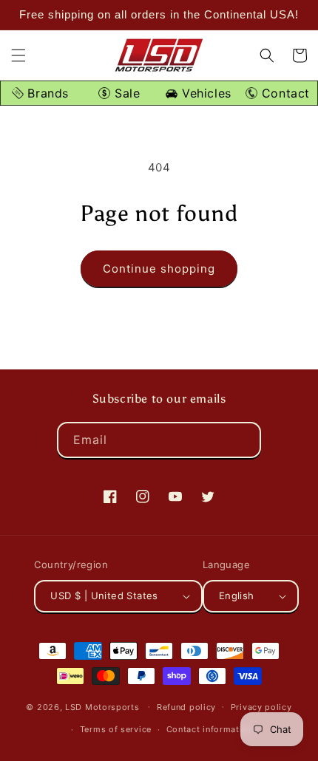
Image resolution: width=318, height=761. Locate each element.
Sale (125, 93)
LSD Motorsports (102, 706)
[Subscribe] (243, 440)
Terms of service (116, 729)
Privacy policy (261, 707)
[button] (18, 55)
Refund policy (186, 707)
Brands (46, 93)
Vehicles (204, 93)
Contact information (209, 729)
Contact (283, 93)
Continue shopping (159, 269)
